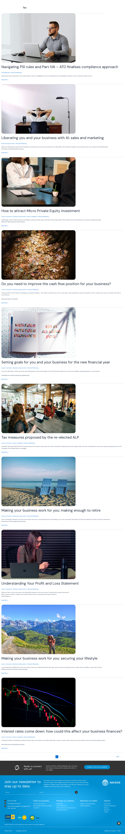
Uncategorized (5, 72)
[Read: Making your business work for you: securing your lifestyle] (38, 629)
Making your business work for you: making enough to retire (51, 510)
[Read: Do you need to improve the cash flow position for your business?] (38, 255)
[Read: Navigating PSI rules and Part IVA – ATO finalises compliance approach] (38, 38)
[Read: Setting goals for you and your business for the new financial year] (38, 332)
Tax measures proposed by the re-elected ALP (40, 437)
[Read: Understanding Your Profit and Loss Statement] (38, 554)
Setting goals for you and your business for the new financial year (55, 362)
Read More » (4, 79)
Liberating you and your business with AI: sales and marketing (52, 137)
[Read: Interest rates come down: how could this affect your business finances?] (38, 702)
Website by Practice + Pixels (112, 831)
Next (118, 756)
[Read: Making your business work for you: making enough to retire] (38, 481)
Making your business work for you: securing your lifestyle (49, 658)
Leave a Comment (6, 216)
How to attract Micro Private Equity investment (40, 210)
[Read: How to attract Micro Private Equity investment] (38, 182)
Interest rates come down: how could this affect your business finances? (61, 731)
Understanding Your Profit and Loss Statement (40, 583)
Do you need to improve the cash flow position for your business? (56, 283)
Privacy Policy (8, 831)
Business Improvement (8, 143)
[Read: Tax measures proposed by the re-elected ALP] (38, 408)
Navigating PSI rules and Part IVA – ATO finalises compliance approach (59, 66)
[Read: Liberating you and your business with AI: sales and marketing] (38, 109)
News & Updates (32, 216)
